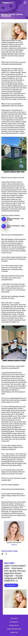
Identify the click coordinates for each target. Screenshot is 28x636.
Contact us (14, 632)
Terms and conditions (14, 629)
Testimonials (14, 622)
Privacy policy (14, 625)
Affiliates (14, 618)
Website (14, 544)
